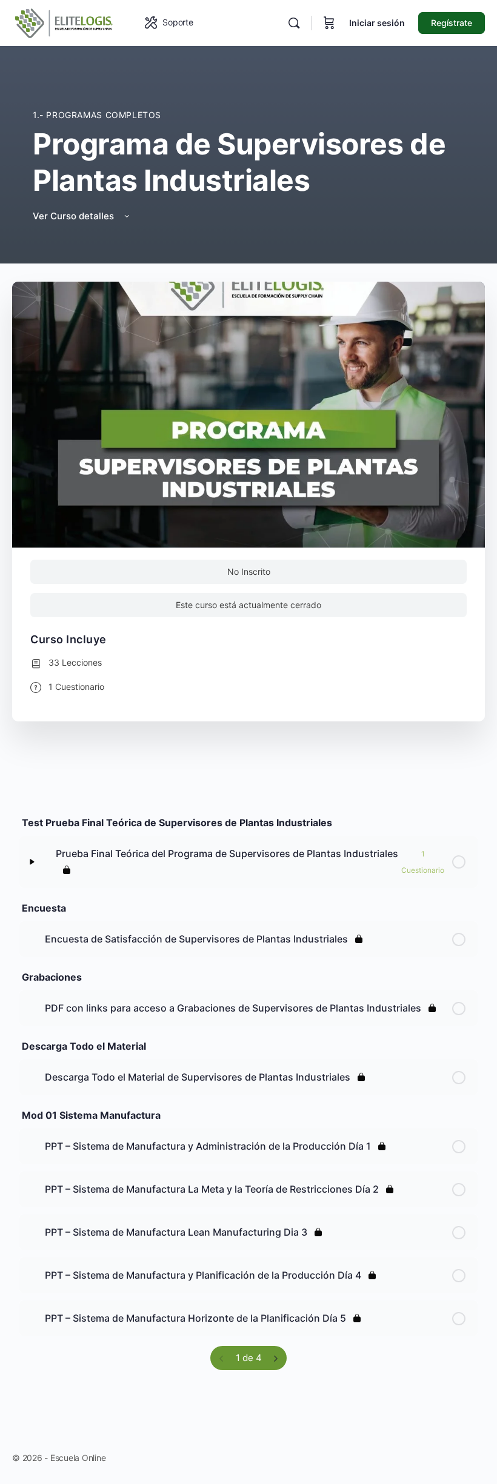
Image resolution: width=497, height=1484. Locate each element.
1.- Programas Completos (97, 115)
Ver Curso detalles (74, 216)
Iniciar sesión (377, 23)
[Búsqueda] (294, 23)
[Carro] (329, 23)
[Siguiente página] (275, 1357)
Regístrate (451, 23)
